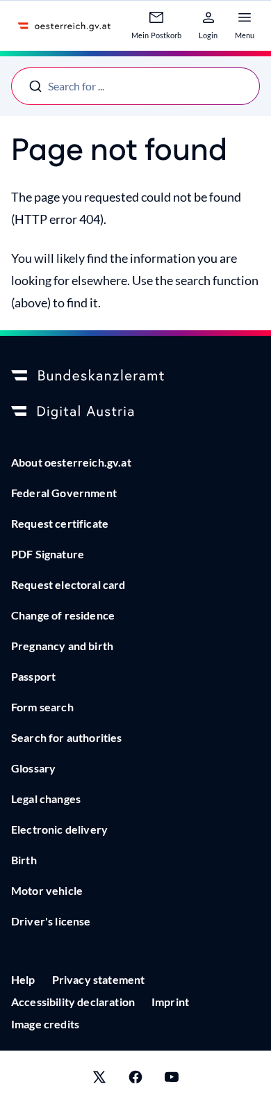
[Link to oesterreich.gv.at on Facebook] (135, 1079)
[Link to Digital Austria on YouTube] (171, 1079)
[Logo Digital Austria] (135, 412)
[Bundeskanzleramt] (135, 376)
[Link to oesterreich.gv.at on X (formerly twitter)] (99, 1079)
